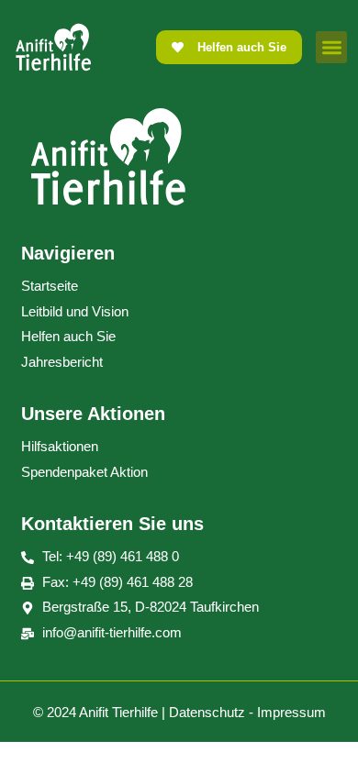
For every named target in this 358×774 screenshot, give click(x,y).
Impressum (291, 712)
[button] (332, 47)
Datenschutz (207, 712)
